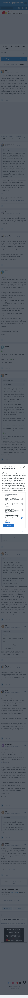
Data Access (14, 531)
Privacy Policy (22, 531)
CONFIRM (8, 525)
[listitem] (14, 495)
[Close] (24, 467)
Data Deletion (5, 531)
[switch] (22, 499)
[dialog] (14, 499)
